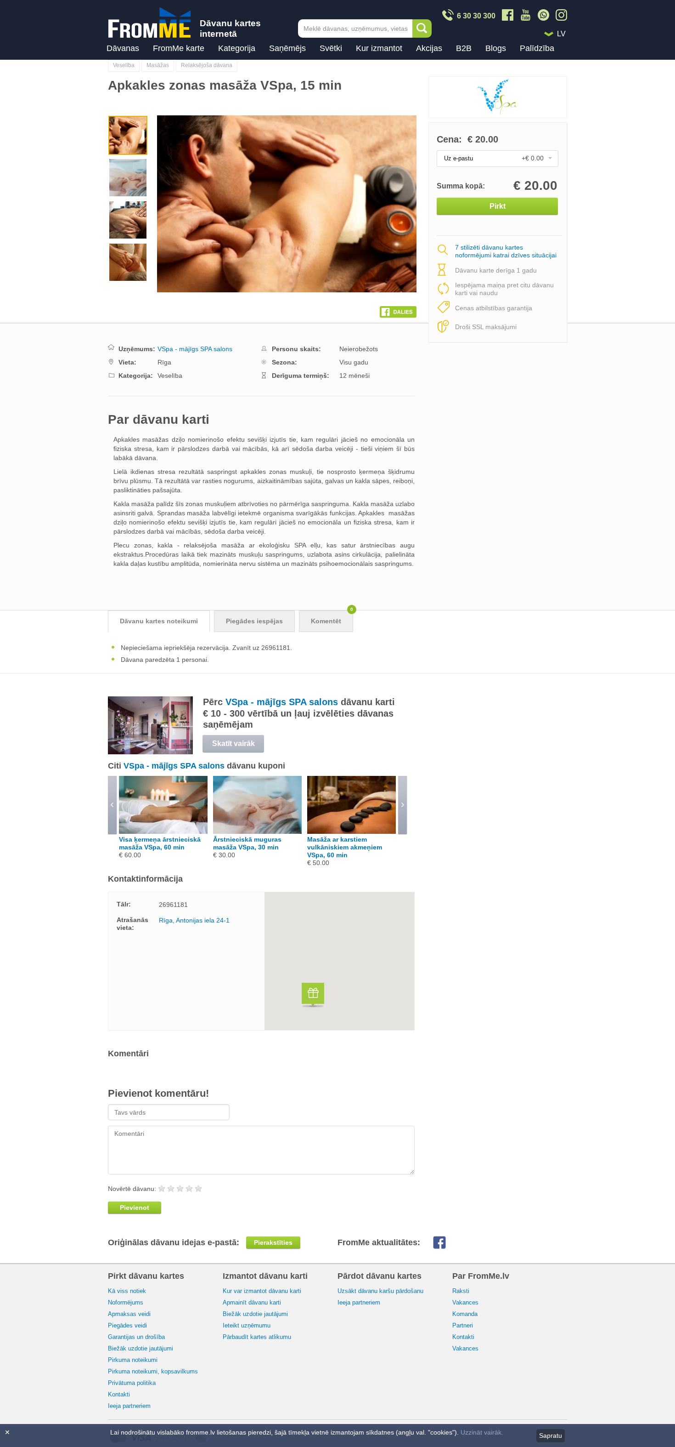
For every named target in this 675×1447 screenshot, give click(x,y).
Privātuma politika (132, 1382)
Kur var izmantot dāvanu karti (262, 1290)
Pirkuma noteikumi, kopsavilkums (153, 1371)
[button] (313, 996)
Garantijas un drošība (136, 1336)
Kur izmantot (379, 48)
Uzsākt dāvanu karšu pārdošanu (380, 1290)
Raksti (460, 1290)
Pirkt (497, 206)
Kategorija (236, 48)
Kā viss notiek (127, 1290)
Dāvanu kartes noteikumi (159, 621)
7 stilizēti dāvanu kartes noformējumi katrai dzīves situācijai (506, 251)
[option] (128, 136)
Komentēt (332, 617)
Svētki (331, 48)
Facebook (447, 1242)
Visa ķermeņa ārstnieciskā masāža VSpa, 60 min (160, 843)
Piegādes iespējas (254, 621)
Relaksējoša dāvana (206, 65)
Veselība (124, 65)
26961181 (173, 904)
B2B (464, 48)
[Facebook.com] (398, 309)
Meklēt (422, 28)
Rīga (164, 362)
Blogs (495, 48)
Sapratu (550, 1435)
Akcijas (429, 48)
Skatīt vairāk (233, 743)
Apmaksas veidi (129, 1313)
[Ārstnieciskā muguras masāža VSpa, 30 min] (257, 831)
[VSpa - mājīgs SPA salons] (150, 752)
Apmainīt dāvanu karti (252, 1302)
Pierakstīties (273, 1242)
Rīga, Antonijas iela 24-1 (194, 920)
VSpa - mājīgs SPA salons (195, 349)
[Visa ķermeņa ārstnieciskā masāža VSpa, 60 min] (163, 831)
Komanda (465, 1313)
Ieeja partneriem (129, 1405)
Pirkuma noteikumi (133, 1359)
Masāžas (157, 65)
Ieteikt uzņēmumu (246, 1325)
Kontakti (119, 1394)
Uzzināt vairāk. (482, 1432)
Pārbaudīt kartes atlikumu (257, 1336)
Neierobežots (358, 349)
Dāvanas (123, 48)
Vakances (465, 1302)
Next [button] (299, 203)
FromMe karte (178, 48)
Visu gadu (353, 362)
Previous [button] (170, 203)
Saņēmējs (287, 48)
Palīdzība (537, 48)
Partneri (462, 1325)
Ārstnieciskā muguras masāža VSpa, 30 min (247, 843)
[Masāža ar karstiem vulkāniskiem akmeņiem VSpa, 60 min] (351, 831)
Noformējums (125, 1302)
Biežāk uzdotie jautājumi (140, 1348)
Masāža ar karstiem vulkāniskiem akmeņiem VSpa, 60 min (344, 847)
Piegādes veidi (127, 1325)
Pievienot (134, 1207)
